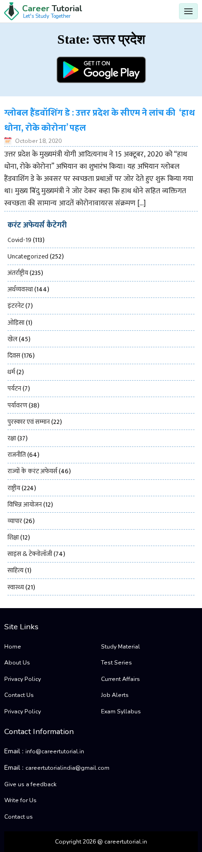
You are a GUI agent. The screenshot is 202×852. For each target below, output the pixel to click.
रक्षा (12, 438)
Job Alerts (115, 695)
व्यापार (15, 521)
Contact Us (19, 695)
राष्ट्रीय (14, 488)
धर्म (11, 372)
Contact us (18, 817)
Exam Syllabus (121, 711)
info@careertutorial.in (54, 751)
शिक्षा (13, 537)
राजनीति (17, 454)
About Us (17, 662)
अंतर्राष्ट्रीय (18, 272)
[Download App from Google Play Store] (101, 69)
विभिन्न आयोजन (25, 504)
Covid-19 (19, 239)
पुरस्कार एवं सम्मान (29, 421)
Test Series (116, 662)
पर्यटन (14, 388)
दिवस (14, 355)
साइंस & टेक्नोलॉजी (30, 553)
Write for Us (20, 800)
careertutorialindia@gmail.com (67, 768)
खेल (12, 339)
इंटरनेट (16, 305)
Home (12, 646)
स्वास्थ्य (16, 587)
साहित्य (15, 570)
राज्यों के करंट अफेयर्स (32, 471)
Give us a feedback (30, 784)
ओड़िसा (16, 322)
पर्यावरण (17, 405)
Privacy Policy (22, 679)
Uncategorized (28, 256)
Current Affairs (120, 679)
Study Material (120, 646)
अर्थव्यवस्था (20, 289)
